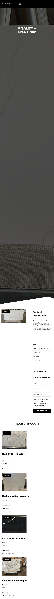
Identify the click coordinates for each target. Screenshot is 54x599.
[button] (6, 311)
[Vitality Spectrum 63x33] (13, 316)
